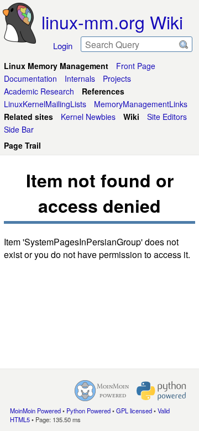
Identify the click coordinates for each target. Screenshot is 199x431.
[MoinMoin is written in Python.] (161, 391)
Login (62, 45)
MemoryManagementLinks (140, 103)
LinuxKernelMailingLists (45, 103)
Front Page (135, 65)
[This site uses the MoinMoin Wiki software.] (101, 391)
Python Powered (88, 410)
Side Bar (19, 129)
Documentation (30, 78)
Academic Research (39, 91)
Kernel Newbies (88, 116)
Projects (117, 78)
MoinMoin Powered (35, 410)
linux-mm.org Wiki (112, 21)
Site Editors (167, 116)
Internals (80, 78)
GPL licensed (134, 410)
